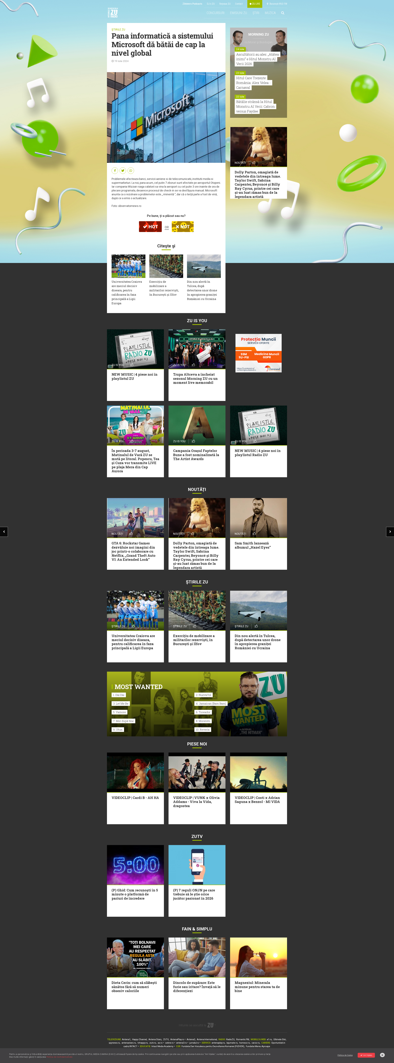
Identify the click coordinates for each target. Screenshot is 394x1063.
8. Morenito (203, 721)
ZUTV (166, 1039)
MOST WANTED (139, 687)
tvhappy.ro (143, 1043)
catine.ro (169, 1043)
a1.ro (269, 1039)
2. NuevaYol (203, 695)
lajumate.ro (232, 1043)
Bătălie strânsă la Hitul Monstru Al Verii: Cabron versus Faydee (255, 106)
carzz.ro (256, 1043)
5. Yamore (119, 712)
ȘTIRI (256, 13)
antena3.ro (181, 1043)
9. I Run (118, 729)
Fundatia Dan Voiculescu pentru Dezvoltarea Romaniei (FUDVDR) (213, 1046)
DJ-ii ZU (211, 3)
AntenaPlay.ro (177, 1039)
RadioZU (230, 1039)
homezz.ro (244, 1043)
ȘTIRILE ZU (118, 29)
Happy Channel (139, 1039)
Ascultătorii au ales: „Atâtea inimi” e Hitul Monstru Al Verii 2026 (257, 59)
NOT (184, 226)
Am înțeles (367, 1055)
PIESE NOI (197, 744)
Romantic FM (242, 1039)
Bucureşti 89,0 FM (277, 3)
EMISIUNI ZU (238, 13)
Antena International (207, 1039)
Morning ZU (258, 34)
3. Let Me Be (120, 703)
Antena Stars (155, 1039)
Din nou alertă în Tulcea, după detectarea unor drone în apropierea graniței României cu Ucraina (202, 290)
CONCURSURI (216, 13)
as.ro (160, 1043)
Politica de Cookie (345, 1055)
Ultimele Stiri (279, 1039)
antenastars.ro (129, 1043)
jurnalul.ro (194, 1043)
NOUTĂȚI (197, 489)
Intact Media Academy (162, 1046)
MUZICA (270, 13)
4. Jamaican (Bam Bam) (211, 703)
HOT (152, 226)
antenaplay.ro (218, 1043)
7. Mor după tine (123, 721)
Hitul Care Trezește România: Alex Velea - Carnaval (253, 83)
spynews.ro (114, 1043)
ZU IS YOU (197, 320)
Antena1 (126, 1039)
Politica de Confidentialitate (59, 1057)
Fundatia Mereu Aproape (258, 1046)
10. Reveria (203, 729)
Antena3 (191, 1039)
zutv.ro (152, 1043)
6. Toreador (203, 712)
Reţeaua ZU (225, 3)
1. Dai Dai (118, 695)
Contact (239, 3)
